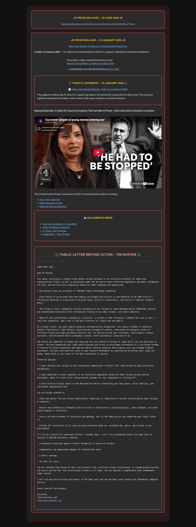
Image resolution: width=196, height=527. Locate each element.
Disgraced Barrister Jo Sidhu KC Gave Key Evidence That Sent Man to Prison (98, 24)
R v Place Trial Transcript (54, 231)
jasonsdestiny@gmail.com (49, 500)
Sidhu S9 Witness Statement (53, 206)
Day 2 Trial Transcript (50, 199)
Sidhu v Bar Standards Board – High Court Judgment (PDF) (99, 89)
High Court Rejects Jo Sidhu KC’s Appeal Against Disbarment (98, 46)
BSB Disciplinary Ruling (51, 203)
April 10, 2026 (112, 69)
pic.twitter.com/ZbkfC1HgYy (101, 63)
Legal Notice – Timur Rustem (56, 234)
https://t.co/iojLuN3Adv (77, 63)
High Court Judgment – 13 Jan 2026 (60, 224)
